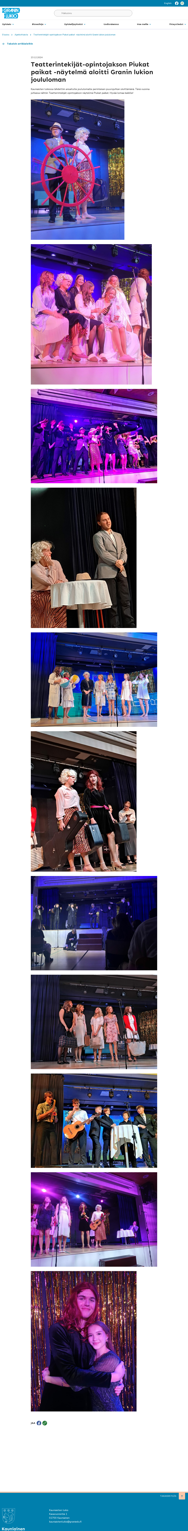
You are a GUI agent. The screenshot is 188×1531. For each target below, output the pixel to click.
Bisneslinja (37, 24)
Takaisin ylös (168, 1496)
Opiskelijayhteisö (73, 24)
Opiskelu (6, 24)
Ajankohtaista (21, 34)
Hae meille (142, 24)
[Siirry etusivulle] (11, 13)
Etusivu (5, 34)
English (167, 3)
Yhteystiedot (176, 24)
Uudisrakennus (111, 24)
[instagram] (182, 3)
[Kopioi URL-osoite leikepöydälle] (45, 1423)
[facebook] (177, 3)
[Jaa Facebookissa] (39, 1423)
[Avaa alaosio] (13, 24)
